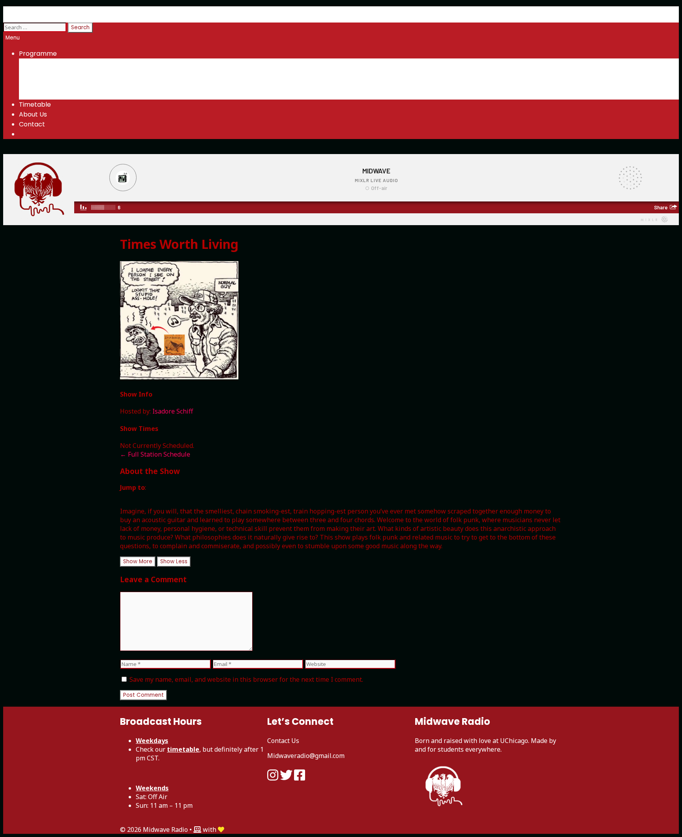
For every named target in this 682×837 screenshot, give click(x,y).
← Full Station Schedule (155, 454)
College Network (62, 94)
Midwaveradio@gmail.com (306, 755)
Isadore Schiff (172, 411)
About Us (33, 114)
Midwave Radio (26, 11)
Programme (38, 53)
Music (60, 74)
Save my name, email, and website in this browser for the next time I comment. (246, 679)
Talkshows (68, 84)
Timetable (35, 104)
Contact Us (283, 740)
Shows (45, 63)
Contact (32, 124)
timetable (183, 749)
